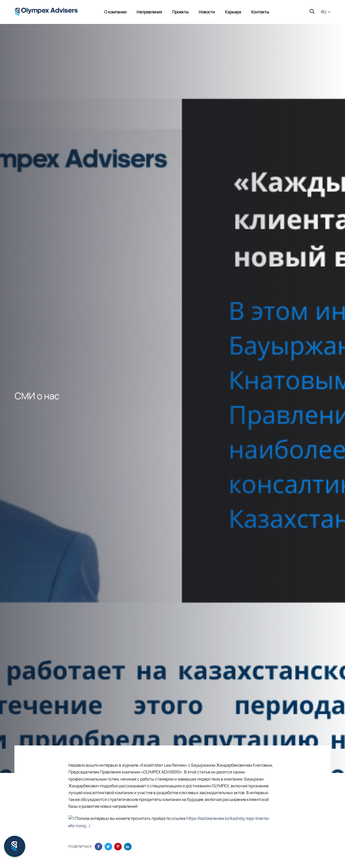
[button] (325, 12)
